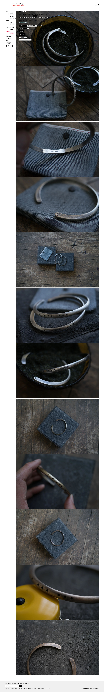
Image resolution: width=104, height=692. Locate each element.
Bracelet (22, 37)
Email (23, 39)
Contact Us (8, 43)
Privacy (35, 688)
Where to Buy (17, 688)
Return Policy (30, 688)
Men (7, 11)
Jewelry (8, 31)
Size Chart (40, 25)
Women (7, 20)
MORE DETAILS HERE (23, 22)
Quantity (21, 28)
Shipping (25, 688)
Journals (8, 38)
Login (96, 5)
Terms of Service (41, 688)
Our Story (8, 36)
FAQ (7, 40)
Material (21, 25)
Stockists (8, 42)
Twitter (30, 39)
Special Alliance (10, 27)
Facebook (26, 39)
